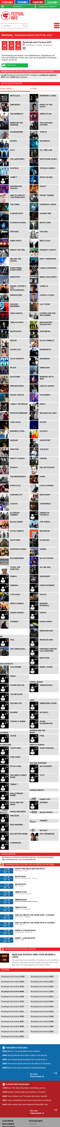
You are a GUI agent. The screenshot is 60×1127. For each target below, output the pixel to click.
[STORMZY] (15, 628)
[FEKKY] (15, 682)
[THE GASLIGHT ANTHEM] (44, 129)
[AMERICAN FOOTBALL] (44, 519)
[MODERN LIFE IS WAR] (44, 383)
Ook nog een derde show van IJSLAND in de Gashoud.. (26, 1067)
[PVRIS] (44, 483)
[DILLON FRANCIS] (44, 474)
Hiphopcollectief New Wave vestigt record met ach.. (25, 1058)
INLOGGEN (17, 6)
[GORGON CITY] (15, 501)
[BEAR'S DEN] (44, 229)
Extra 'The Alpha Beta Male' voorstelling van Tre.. (24, 1091)
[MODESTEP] (15, 283)
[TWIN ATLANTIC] (15, 329)
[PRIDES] (15, 583)
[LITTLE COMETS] (15, 537)
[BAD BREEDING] (15, 565)
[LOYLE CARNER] (44, 492)
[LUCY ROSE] (44, 311)
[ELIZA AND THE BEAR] (15, 813)
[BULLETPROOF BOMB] (15, 804)
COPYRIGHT (8, 1124)
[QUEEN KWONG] (15, 619)
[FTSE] (44, 746)
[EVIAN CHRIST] (44, 628)
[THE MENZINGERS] (15, 483)
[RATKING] (44, 813)
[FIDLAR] (15, 347)
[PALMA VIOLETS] (15, 401)
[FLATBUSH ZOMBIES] (15, 519)
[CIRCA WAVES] (15, 320)
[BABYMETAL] (44, 338)
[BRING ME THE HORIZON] (15, 129)
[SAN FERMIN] (15, 673)
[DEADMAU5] (44, 147)
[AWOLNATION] (15, 302)
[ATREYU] (44, 138)
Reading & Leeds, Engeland (38, 45)
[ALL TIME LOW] (44, 157)
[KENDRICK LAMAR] (44, 211)
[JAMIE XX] (44, 293)
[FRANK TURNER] (44, 202)
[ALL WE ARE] (44, 574)
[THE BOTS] (44, 456)
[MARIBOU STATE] (15, 438)
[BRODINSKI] (44, 365)
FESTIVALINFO (36, 1124)
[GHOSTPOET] (44, 447)
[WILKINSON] (44, 537)
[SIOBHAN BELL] (44, 692)
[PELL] (15, 646)
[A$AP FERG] (15, 546)
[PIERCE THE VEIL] (15, 256)
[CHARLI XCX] (15, 356)
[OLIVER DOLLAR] (15, 692)
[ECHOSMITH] (44, 401)
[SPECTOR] (15, 456)
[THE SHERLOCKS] (15, 655)
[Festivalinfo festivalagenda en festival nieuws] (7, 2)
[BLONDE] (15, 719)
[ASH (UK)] (44, 238)
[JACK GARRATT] (15, 365)
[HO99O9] (44, 465)
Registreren (43, 6)
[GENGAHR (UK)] (44, 637)
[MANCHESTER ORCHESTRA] (44, 329)
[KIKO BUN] (15, 825)
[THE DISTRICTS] (15, 664)
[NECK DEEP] (44, 501)
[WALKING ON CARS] (44, 419)
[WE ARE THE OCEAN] (15, 265)
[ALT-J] (15, 157)
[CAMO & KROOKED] (44, 274)
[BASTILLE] (15, 175)
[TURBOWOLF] (44, 510)
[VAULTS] (44, 601)
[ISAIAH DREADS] (44, 758)
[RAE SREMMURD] (44, 843)
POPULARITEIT (6, 88)
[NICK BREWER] (15, 834)
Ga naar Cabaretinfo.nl (37, 1115)
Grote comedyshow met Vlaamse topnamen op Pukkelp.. (27, 1103)
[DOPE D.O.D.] (15, 492)
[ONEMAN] (15, 592)
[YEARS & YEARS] (44, 302)
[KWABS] (44, 556)
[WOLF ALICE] (44, 247)
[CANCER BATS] (15, 220)
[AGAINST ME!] (44, 220)
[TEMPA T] (15, 795)
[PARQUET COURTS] (44, 256)
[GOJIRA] (15, 147)
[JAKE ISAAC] (15, 429)
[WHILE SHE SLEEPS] (44, 283)
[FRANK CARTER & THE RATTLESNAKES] (15, 293)
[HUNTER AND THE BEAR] (44, 737)
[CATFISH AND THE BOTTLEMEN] (44, 320)
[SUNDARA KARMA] (15, 556)
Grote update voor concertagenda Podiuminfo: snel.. (25, 1107)
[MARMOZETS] (44, 356)
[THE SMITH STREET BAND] (15, 786)
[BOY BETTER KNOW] (15, 843)
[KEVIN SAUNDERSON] (44, 728)
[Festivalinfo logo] (12, 15)
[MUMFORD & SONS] (44, 102)
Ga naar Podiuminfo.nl (37, 1078)
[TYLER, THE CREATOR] (15, 574)
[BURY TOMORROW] (44, 265)
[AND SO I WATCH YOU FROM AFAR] (15, 202)
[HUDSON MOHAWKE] (15, 311)
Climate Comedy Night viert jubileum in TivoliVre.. (24, 1095)
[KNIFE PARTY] (15, 247)
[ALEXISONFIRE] (15, 138)
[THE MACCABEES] (44, 175)
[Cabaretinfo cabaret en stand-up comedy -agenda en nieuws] (37, 2)
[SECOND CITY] (15, 710)
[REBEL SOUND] (44, 673)
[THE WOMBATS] (15, 120)
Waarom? (52, 6)
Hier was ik (11, 65)
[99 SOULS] (44, 719)
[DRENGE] (15, 447)
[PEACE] (15, 374)
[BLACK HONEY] (15, 528)
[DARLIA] (44, 619)
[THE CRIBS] (15, 211)
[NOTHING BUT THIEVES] (15, 193)
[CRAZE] (15, 746)
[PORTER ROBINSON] (15, 419)
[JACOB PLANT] (15, 701)
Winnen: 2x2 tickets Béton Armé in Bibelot (21, 1054)
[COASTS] (15, 510)
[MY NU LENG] (15, 776)
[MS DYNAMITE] (44, 776)
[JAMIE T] (15, 184)
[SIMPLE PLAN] (44, 120)
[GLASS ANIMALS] (44, 347)
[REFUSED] (15, 238)
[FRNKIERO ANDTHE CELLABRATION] (44, 655)
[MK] (15, 637)
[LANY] (44, 701)
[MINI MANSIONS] (15, 392)
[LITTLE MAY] (15, 601)
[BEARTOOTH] (15, 338)
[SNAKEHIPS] (44, 583)
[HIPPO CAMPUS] (15, 610)
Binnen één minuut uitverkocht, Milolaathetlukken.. (24, 1071)
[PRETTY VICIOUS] (15, 465)
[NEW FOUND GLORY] (44, 166)
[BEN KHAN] (44, 664)
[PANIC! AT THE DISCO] (44, 111)
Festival (7, 35)
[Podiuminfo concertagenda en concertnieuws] (22, 2)
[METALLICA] (15, 102)
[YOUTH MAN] (15, 758)
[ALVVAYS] (44, 438)
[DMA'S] (44, 410)
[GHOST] (44, 193)
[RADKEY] (15, 474)
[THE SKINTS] (44, 528)
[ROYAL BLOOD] (44, 184)
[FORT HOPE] (15, 767)
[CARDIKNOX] (14, 852)
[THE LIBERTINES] (15, 166)
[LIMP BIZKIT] (15, 111)
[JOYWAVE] (15, 737)
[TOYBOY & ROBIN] (15, 728)
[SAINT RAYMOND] (44, 592)
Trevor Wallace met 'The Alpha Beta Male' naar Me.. (25, 1099)
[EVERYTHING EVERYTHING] (15, 274)
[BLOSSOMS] (15, 383)
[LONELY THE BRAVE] (15, 410)
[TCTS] (44, 786)
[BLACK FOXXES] (44, 565)
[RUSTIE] (44, 429)
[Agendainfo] (52, 2)
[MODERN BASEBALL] (44, 610)
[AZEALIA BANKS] (44, 392)
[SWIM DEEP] (44, 374)
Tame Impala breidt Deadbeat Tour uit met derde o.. (25, 1062)
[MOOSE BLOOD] (44, 646)
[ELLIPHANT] (44, 546)
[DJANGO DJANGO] (15, 229)
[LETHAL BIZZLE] (44, 682)
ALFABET (34, 88)
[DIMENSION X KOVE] (44, 710)
